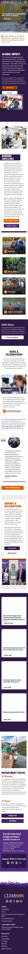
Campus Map (5, 939)
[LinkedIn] (8, 863)
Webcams (4, 946)
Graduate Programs (11, 226)
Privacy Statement (6, 921)
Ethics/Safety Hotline (7, 918)
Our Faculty (10, 87)
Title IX (3, 912)
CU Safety (4, 941)
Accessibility (5, 909)
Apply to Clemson (6, 948)
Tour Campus (20, 851)
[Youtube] (21, 902)
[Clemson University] (7, 3)
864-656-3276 (7, 851)
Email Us (14, 851)
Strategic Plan (12, 815)
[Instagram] (12, 863)
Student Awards (12, 553)
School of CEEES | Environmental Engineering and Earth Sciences (13, 40)
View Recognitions (12, 337)
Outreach (9, 93)
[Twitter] (20, 863)
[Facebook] (16, 863)
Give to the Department (12, 488)
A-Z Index (4, 936)
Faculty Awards (12, 548)
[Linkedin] (17, 902)
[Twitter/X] (14, 902)
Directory (4, 944)
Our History (12, 821)
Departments (15, 38)
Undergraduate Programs (11, 221)
